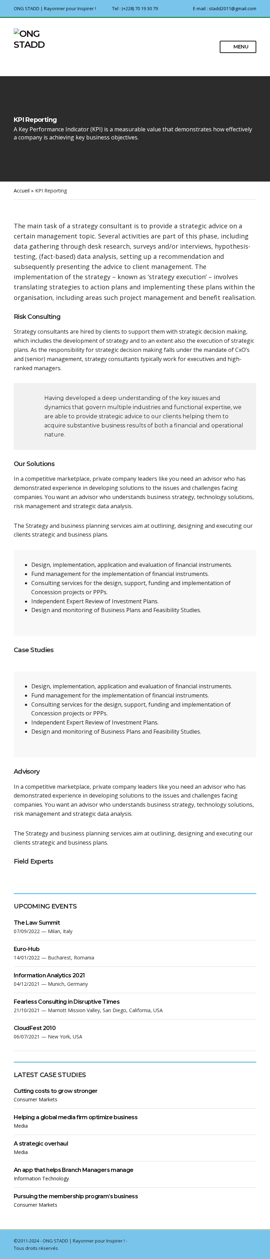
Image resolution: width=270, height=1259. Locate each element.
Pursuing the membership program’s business (76, 1196)
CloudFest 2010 (35, 1028)
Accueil (22, 190)
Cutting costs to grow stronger (56, 1091)
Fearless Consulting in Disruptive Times (67, 1001)
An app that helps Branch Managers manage (73, 1170)
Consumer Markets (35, 1099)
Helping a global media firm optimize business (75, 1117)
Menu (240, 47)
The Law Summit (37, 922)
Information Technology (41, 1178)
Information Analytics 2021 (49, 975)
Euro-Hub (26, 949)
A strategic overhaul (41, 1143)
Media (21, 1125)
